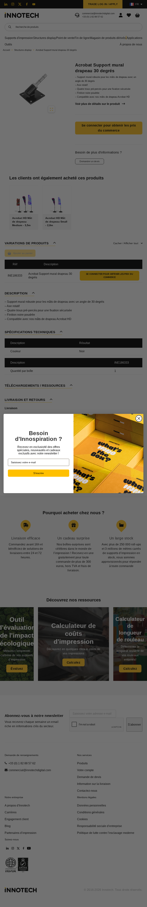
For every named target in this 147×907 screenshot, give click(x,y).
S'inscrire (38, 473)
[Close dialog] (139, 418)
